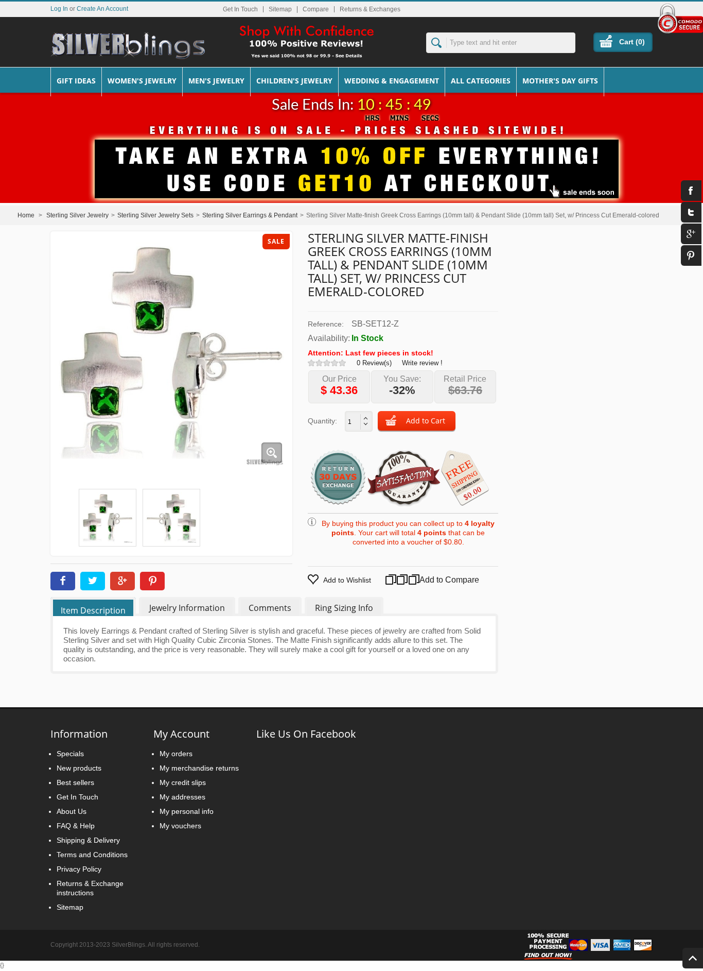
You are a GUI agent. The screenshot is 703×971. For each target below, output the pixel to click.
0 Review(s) (374, 363)
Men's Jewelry (216, 81)
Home (25, 215)
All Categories (481, 81)
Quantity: (322, 421)
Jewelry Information (187, 608)
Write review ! (422, 363)
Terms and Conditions (92, 854)
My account (181, 734)
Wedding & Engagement (391, 81)
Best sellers (75, 782)
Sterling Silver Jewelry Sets (155, 215)
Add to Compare (437, 579)
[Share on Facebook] (62, 581)
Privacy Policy (79, 869)
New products (79, 768)
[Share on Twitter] (92, 581)
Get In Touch (240, 9)
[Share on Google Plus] (122, 581)
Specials (70, 753)
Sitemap (280, 9)
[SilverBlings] (127, 45)
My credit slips (183, 782)
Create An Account (102, 8)
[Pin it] (152, 581)
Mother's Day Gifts (560, 81)
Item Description (93, 610)
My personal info (187, 811)
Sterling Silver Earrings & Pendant (249, 215)
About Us (71, 811)
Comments (270, 608)
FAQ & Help (76, 826)
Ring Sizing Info (344, 608)
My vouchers (180, 826)
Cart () (632, 42)
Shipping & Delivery (88, 840)
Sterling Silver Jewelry (77, 215)
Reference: (326, 324)
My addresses (182, 797)
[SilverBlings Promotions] (351, 161)
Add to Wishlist (347, 580)
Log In (59, 8)
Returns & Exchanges (370, 9)
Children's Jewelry (294, 81)
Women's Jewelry (142, 81)
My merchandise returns (199, 768)
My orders (176, 753)
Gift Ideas (76, 81)
